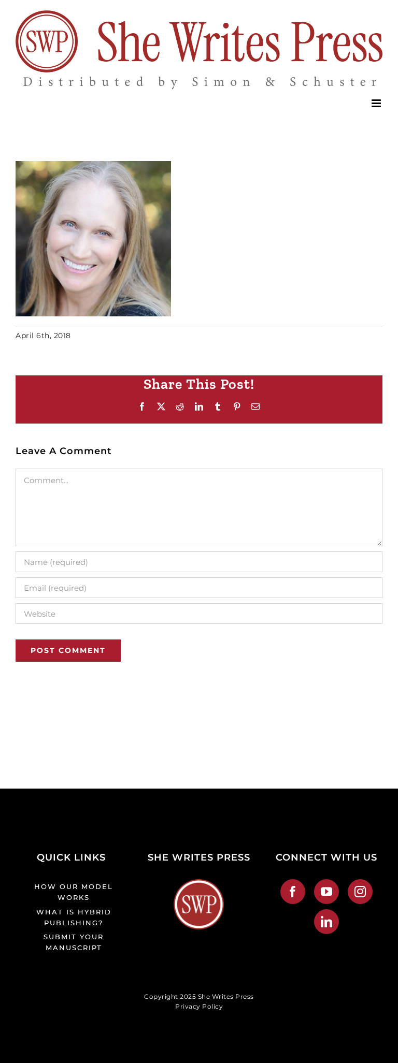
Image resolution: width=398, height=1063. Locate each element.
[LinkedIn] (326, 921)
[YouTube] (326, 891)
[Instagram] (360, 891)
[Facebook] (293, 891)
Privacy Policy (199, 1006)
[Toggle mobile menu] (377, 103)
